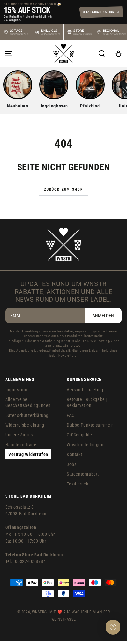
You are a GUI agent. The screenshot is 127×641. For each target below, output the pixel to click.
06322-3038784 (30, 561)
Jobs (71, 464)
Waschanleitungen (85, 444)
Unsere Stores (19, 434)
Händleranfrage (20, 444)
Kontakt (74, 454)
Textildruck (77, 483)
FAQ (71, 415)
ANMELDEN (103, 315)
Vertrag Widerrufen (28, 454)
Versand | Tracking (85, 389)
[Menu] (8, 53)
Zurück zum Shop (63, 189)
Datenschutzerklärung (27, 415)
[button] (101, 53)
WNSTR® (39, 612)
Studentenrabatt (83, 474)
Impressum (16, 389)
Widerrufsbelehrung (24, 425)
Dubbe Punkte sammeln (90, 425)
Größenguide (79, 434)
